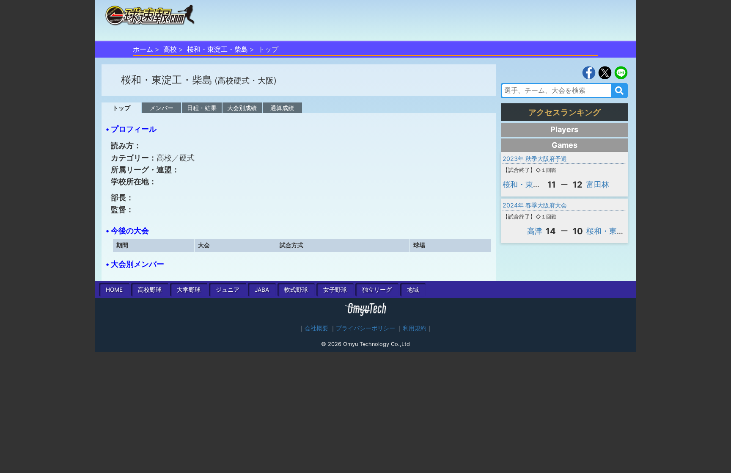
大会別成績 (242, 107)
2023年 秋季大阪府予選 (535, 158)
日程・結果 (202, 107)
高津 (534, 231)
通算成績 (282, 107)
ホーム (143, 49)
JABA (262, 289)
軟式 (296, 289)
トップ (121, 107)
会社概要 (316, 328)
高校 (170, 49)
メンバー (161, 107)
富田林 (597, 184)
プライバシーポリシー (365, 328)
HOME (114, 289)
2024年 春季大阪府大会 (535, 205)
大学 (189, 289)
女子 (335, 289)
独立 (377, 289)
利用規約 (414, 328)
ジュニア (227, 289)
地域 (413, 289)
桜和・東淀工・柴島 (217, 49)
